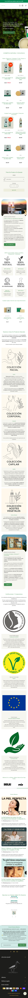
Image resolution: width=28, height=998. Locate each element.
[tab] (9, 47)
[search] (19, 5)
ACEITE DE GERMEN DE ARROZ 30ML (7, 78)
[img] (14, 896)
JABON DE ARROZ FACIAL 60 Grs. (21, 103)
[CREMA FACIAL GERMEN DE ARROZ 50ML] (7, 93)
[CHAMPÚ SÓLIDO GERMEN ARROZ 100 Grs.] (20, 310)
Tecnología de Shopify (14, 995)
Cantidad (14, 183)
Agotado (14, 190)
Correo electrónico (7, 945)
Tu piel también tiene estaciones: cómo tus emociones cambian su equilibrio (13, 880)
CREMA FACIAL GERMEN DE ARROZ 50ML (7, 103)
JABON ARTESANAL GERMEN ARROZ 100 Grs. (7, 318)
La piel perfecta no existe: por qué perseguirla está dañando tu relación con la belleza (13, 818)
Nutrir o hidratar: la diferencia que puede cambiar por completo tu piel (13, 849)
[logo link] (7, 784)
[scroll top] (25, 993)
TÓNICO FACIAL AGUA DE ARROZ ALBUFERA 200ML (21, 78)
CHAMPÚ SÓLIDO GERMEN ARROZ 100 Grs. (20, 318)
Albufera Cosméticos (15, 993)
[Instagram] (14, 951)
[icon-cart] (22, 5)
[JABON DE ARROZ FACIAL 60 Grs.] (21, 93)
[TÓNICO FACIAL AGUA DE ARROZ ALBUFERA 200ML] (21, 68)
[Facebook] (10, 951)
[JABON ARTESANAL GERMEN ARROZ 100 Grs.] (7, 310)
